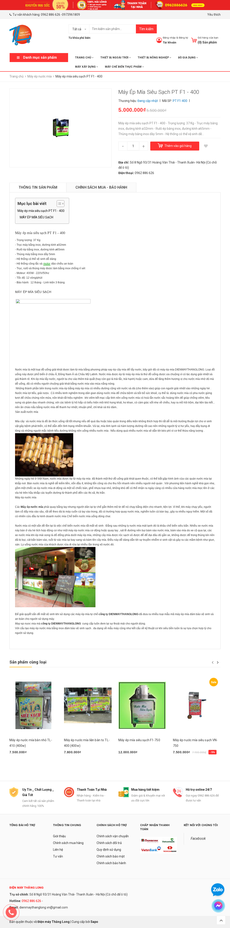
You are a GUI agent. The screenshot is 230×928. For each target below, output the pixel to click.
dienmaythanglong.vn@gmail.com (43, 907)
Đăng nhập (169, 37)
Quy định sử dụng (109, 849)
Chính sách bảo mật (111, 856)
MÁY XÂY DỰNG (85, 66)
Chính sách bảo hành (111, 863)
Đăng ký (183, 37)
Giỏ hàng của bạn (208, 37)
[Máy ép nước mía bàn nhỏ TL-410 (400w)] (33, 705)
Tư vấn (58, 856)
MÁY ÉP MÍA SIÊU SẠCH (36, 217)
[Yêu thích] (205, 146)
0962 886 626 (50, 14)
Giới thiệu (59, 836)
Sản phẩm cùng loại (27, 662)
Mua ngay (19, 763)
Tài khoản (169, 42)
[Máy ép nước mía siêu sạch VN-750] (197, 705)
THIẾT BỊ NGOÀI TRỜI (114, 57)
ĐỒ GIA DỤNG (187, 57)
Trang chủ (83, 57)
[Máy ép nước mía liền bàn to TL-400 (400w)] (88, 705)
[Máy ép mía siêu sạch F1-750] (142, 705)
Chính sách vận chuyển (113, 836)
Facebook (198, 838)
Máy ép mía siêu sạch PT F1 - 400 (41, 211)
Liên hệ (58, 849)
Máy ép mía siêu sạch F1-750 (139, 740)
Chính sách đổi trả (109, 843)
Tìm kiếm (146, 29)
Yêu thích (214, 14)
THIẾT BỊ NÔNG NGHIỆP (154, 57)
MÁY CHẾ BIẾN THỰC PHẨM (123, 66)
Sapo (94, 922)
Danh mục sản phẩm (40, 57)
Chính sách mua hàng (68, 843)
